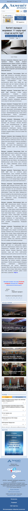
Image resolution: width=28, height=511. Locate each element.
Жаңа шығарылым (20, 17)
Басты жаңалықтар (11, 36)
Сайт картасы (14, 506)
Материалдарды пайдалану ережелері (14, 509)
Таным (20, 36)
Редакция (14, 502)
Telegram (20, 283)
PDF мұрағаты (20, 22)
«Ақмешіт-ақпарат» (17, 292)
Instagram (7, 283)
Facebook (21, 281)
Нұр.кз (16, 272)
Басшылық (14, 499)
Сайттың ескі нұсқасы (14, 491)
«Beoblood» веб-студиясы (14, 495)
